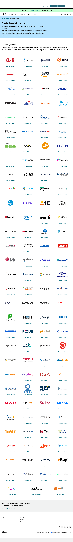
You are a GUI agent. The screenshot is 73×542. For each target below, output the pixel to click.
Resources (22, 14)
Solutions (10, 14)
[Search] (61, 14)
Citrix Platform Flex (33, 10)
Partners (34, 14)
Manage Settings (44, 6)
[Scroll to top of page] (70, 539)
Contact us (66, 14)
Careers (37, 532)
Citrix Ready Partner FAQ (8, 508)
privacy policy (32, 1)
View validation (10, 66)
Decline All (61, 6)
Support (28, 14)
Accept (53, 6)
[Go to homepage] (2, 18)
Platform (16, 14)
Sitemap (70, 532)
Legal (42, 532)
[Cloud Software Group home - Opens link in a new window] (5, 532)
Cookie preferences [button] (64, 532)
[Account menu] (70, 14)
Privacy (46, 532)
